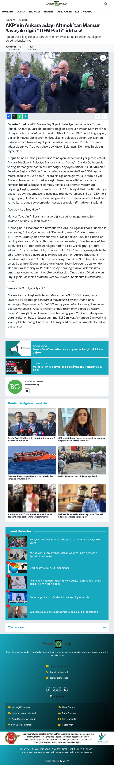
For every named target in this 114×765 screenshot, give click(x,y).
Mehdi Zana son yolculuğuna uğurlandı (77, 476)
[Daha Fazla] (25, 116)
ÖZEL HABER (64, 11)
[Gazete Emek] (56, 4)
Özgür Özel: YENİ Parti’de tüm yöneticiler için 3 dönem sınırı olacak (31, 439)
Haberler (10, 20)
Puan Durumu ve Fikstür (23, 718)
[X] (54, 689)
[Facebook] (48, 689)
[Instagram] (59, 689)
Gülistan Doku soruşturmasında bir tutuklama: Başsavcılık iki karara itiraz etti (81, 439)
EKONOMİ (34, 11)
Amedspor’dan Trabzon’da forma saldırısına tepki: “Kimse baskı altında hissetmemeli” (30, 515)
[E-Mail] (27, 391)
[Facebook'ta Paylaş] (9, 116)
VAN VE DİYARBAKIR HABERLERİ (38, 752)
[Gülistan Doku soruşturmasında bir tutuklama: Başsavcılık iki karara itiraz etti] (82, 421)
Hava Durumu (69, 707)
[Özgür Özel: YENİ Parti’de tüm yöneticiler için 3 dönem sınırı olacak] (32, 421)
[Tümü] (104, 627)
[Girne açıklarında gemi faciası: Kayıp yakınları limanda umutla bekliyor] (32, 459)
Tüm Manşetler (69, 718)
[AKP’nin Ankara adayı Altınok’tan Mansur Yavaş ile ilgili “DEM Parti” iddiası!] (57, 82)
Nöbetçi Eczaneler (21, 707)
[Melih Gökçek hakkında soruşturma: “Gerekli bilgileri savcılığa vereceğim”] (82, 498)
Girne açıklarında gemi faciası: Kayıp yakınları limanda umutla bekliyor (31, 477)
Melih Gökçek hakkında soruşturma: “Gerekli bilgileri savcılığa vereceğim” (80, 515)
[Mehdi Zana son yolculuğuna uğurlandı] (82, 459)
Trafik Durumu (69, 713)
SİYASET (48, 11)
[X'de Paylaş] (14, 116)
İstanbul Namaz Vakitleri (24, 713)
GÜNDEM (7, 11)
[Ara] (106, 4)
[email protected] (59, 666)
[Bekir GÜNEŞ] (15, 386)
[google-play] (57, 696)
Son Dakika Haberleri (21, 724)
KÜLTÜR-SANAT (84, 11)
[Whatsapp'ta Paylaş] (19, 116)
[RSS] (65, 689)
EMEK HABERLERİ (64, 752)
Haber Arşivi (68, 724)
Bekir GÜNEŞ (32, 384)
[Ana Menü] (6, 3)
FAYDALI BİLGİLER (83, 752)
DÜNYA (21, 11)
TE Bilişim (64, 760)
